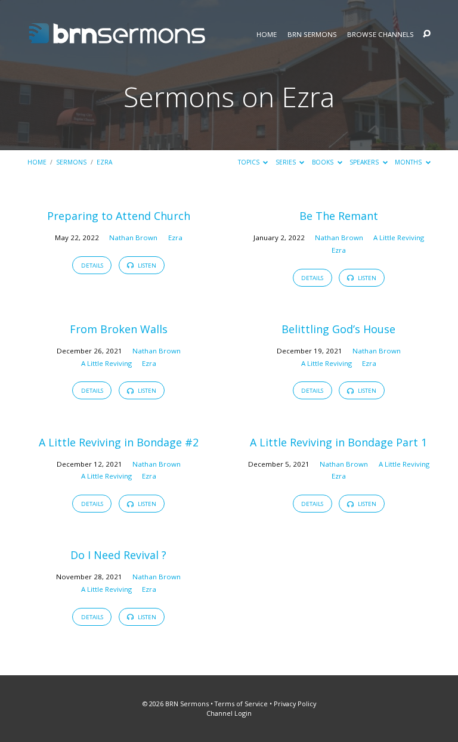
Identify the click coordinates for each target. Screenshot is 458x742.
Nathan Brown (133, 237)
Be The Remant (338, 216)
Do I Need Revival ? (118, 555)
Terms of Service (241, 703)
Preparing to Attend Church (118, 216)
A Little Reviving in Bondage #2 (119, 442)
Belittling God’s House (338, 329)
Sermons (71, 162)
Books (323, 162)
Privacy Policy (295, 703)
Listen (146, 265)
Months (409, 162)
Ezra (104, 162)
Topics (249, 162)
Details (92, 265)
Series (287, 162)
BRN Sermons (312, 34)
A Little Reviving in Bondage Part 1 (338, 442)
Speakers (364, 162)
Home (266, 34)
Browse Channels (380, 34)
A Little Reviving (398, 237)
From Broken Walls (119, 329)
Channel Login (229, 713)
